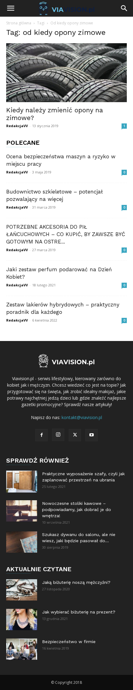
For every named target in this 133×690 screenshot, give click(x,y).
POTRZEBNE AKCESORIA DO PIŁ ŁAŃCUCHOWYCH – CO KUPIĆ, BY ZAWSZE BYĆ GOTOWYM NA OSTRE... (65, 234)
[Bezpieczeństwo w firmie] (21, 649)
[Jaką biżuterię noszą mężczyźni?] (21, 590)
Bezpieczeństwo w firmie (69, 641)
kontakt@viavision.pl (82, 417)
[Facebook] (41, 435)
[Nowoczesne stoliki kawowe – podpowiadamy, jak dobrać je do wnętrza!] (21, 511)
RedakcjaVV (17, 125)
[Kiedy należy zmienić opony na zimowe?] (66, 72)
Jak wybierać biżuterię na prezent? (78, 611)
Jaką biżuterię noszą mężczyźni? (76, 582)
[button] (10, 8)
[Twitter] (75, 435)
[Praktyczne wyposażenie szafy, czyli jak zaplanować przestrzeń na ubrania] (21, 482)
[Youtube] (91, 435)
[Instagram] (58, 435)
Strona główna (18, 23)
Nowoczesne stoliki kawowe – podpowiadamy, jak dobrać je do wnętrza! (76, 509)
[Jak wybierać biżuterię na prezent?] (21, 619)
